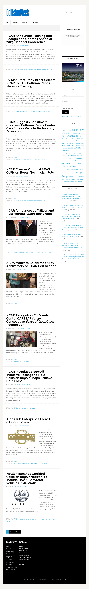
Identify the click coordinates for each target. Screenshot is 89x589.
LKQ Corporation (74, 163)
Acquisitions (77, 129)
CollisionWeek (17, 13)
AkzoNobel (64, 138)
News (15, 68)
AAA (63, 130)
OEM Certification (40, 111)
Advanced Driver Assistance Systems (24, 69)
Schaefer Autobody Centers (37, 252)
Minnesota (30, 305)
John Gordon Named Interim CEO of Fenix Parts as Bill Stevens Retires (72, 228)
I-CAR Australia (48, 519)
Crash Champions (71, 158)
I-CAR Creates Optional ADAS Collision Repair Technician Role (30, 170)
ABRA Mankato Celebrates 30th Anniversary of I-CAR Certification (31, 264)
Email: (64, 95)
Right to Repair (65, 179)
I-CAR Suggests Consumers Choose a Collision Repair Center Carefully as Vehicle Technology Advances (30, 126)
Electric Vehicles (66, 161)
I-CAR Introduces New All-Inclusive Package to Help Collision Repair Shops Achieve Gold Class (29, 376)
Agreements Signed (19, 111)
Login (8, 546)
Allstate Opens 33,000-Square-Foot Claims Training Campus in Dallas (73, 207)
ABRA (15, 305)
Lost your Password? (76, 116)
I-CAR (50, 69)
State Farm (48, 252)
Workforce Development (74, 181)
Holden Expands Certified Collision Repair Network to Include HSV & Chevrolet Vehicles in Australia (26, 478)
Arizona (16, 361)
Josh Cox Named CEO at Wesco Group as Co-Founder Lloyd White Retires (71, 216)
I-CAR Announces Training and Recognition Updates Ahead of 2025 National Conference (29, 39)
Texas (77, 179)
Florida (72, 161)
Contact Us (23, 550)
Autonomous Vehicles (79, 143)
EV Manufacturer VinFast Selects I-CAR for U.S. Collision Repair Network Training (30, 83)
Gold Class (45, 69)
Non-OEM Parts (69, 173)
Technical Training (40, 159)
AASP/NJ (67, 130)
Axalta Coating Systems (73, 145)
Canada (65, 151)
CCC (75, 153)
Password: (65, 102)
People (66, 176)
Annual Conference (71, 138)
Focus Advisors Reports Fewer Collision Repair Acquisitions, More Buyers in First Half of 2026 (73, 257)
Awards (16, 252)
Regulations (80, 176)
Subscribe (65, 116)
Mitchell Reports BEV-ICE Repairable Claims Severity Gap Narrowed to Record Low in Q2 (72, 245)
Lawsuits (80, 161)
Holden (39, 519)
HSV (42, 519)
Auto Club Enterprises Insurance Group (25, 463)
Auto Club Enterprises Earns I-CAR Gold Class (28, 420)
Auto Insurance (70, 141)
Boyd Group (72, 148)
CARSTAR (70, 153)
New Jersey (74, 169)
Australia (17, 519)
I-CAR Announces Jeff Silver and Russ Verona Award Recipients (30, 212)
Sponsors (9, 559)
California (80, 148)
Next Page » (16, 531)
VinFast (48, 111)
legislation (66, 163)
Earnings (79, 158)
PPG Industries (73, 176)
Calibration (38, 69)
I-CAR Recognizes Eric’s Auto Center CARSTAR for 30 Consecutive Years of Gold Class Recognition (30, 319)
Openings (77, 173)
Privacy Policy (23, 553)
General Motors (24, 519)
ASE (77, 138)
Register (9, 557)
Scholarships (72, 179)
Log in (64, 579)
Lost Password (11, 549)
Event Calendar (24, 555)
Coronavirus (64, 158)
